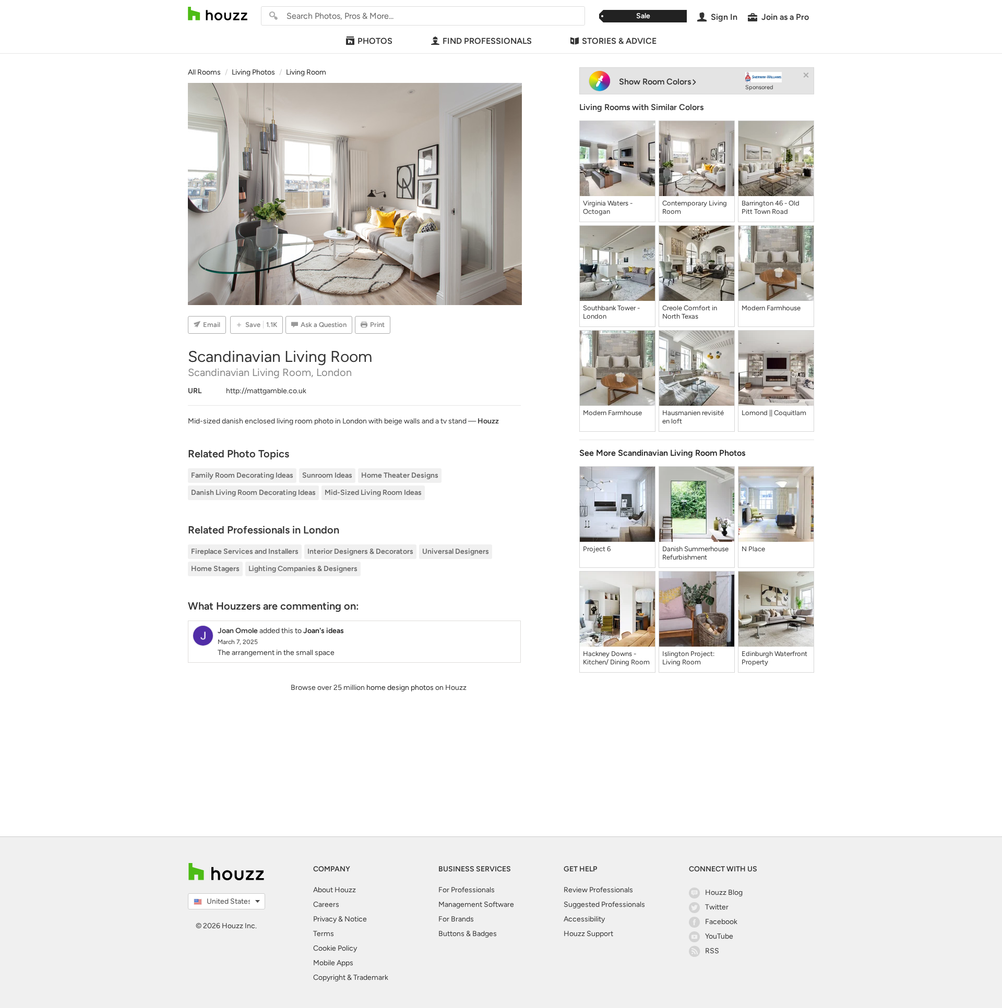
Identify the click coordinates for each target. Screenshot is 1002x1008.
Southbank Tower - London (611, 312)
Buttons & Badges (467, 933)
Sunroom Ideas (327, 475)
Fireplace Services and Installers (245, 551)
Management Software (476, 904)
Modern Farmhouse (771, 308)
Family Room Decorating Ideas (242, 475)
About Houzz (334, 889)
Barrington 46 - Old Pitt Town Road (771, 207)
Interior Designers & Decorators (360, 551)
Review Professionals (598, 889)
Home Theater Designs (399, 475)
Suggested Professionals (604, 904)
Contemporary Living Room (694, 207)
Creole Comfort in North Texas (689, 312)
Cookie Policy (335, 948)
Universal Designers (455, 551)
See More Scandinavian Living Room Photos (662, 453)
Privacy (325, 919)
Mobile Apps (333, 962)
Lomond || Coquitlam (774, 413)
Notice (355, 919)
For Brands (456, 919)
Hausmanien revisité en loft (693, 417)
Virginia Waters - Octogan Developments (608, 207)
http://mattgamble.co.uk (266, 390)
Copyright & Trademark (350, 977)
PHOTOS (374, 41)
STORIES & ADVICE (619, 41)
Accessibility (584, 919)
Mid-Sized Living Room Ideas (373, 492)
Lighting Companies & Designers (302, 568)
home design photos (400, 687)
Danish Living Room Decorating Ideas (253, 492)
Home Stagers (215, 568)
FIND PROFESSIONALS (487, 41)
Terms (323, 933)
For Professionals (466, 889)
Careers (326, 904)
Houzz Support (588, 933)
